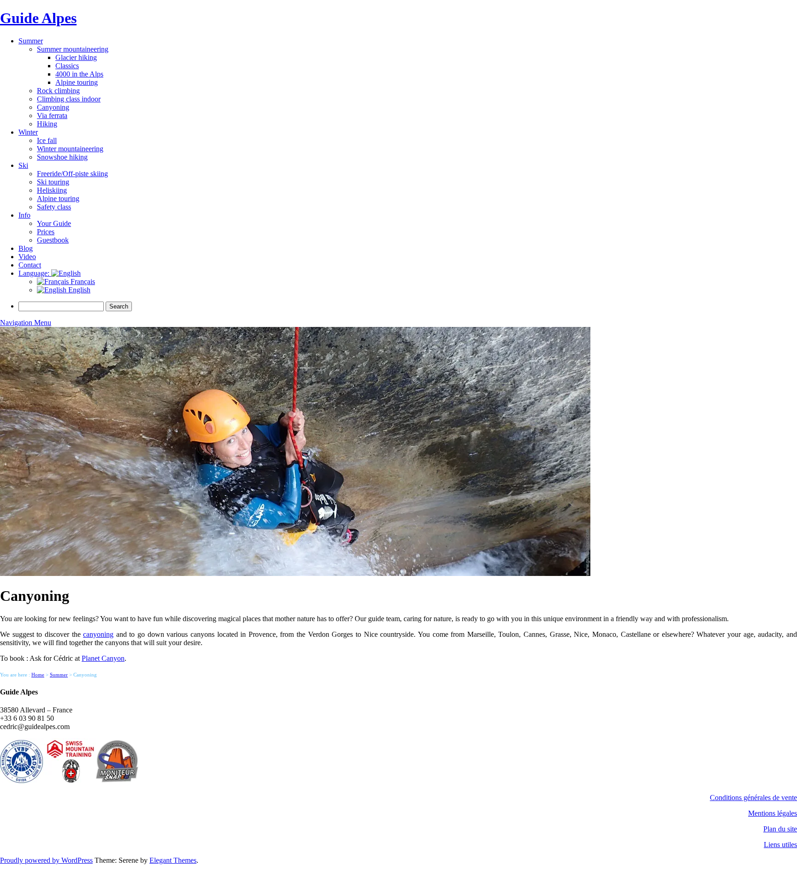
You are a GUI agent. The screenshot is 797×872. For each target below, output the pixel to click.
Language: (34, 273)
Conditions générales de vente (753, 797)
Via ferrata (52, 115)
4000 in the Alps (79, 74)
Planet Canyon (103, 658)
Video (27, 257)
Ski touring (53, 182)
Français (82, 281)
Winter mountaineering (70, 149)
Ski (23, 165)
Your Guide (54, 223)
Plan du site (780, 829)
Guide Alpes (38, 18)
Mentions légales (772, 813)
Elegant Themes (172, 860)
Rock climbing (58, 91)
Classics (67, 66)
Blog (25, 248)
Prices (45, 232)
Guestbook (53, 240)
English (78, 290)
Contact (29, 265)
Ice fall (47, 140)
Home (37, 674)
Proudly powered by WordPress (46, 860)
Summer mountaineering (72, 49)
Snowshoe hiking (62, 157)
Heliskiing (52, 190)
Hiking (47, 124)
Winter (28, 132)
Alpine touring (76, 82)
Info (24, 215)
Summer (30, 41)
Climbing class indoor (69, 99)
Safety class (54, 207)
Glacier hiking (76, 57)
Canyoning (53, 107)
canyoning (98, 634)
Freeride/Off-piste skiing (72, 174)
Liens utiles (780, 844)
